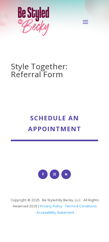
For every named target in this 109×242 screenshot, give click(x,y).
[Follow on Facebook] (43, 174)
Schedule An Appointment (54, 123)
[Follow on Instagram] (54, 174)
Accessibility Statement (55, 212)
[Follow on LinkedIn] (66, 174)
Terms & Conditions (81, 206)
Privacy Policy (51, 206)
